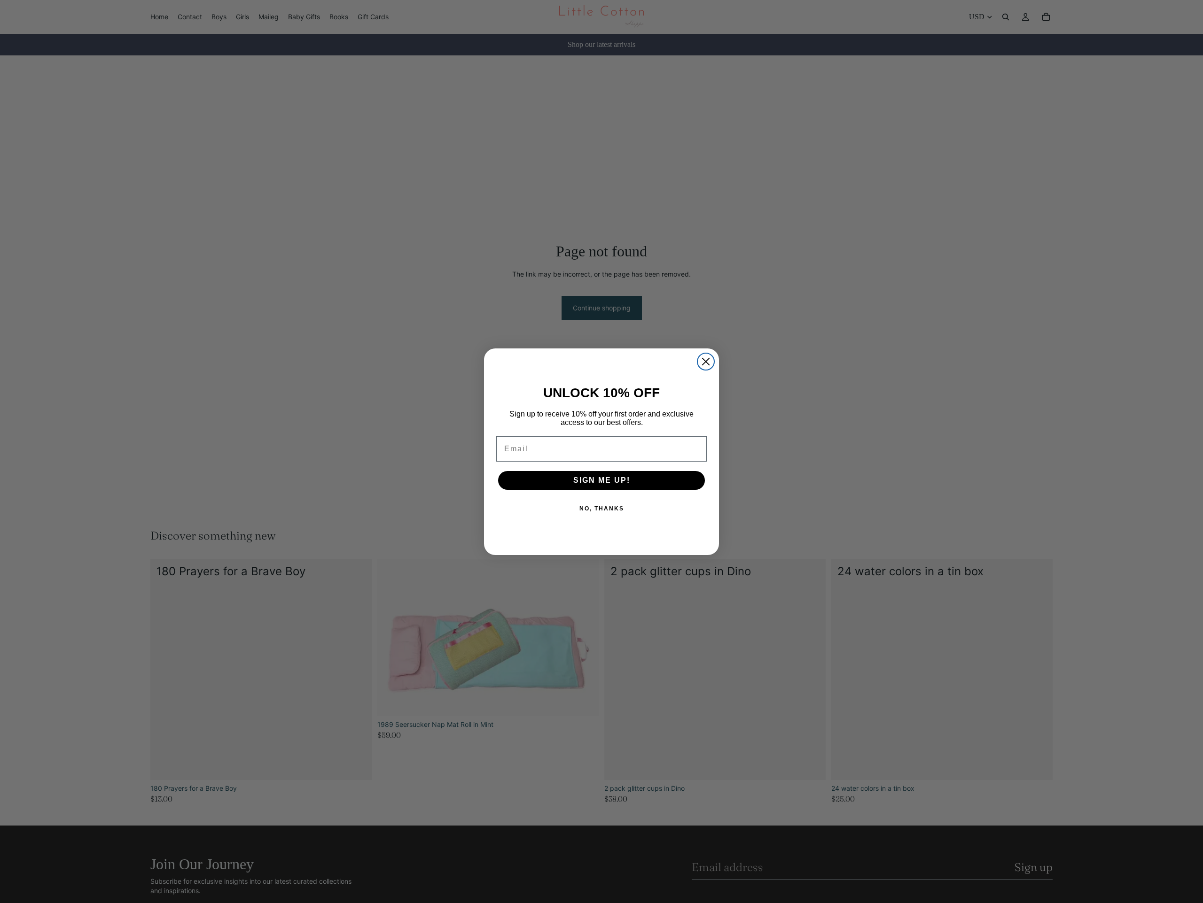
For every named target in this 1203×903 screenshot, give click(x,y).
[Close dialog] (705, 361)
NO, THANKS (601, 508)
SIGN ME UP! (601, 480)
